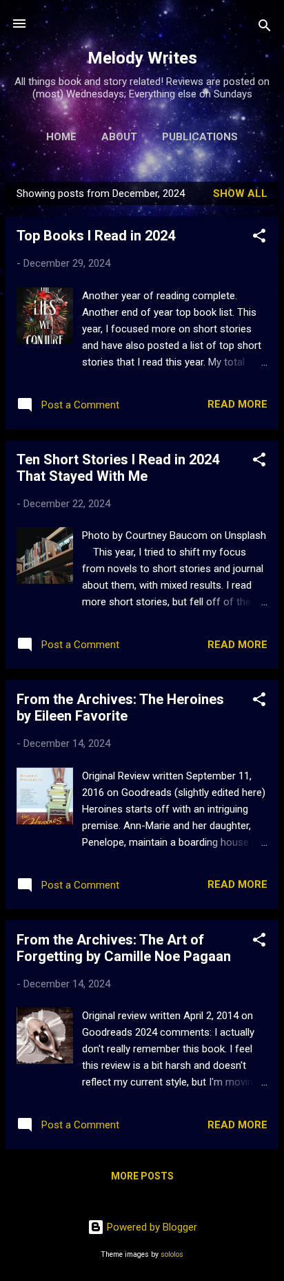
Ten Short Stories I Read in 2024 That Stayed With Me (118, 467)
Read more (237, 404)
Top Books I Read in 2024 (96, 235)
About (119, 137)
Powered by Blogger (150, 1227)
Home (61, 137)
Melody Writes (142, 58)
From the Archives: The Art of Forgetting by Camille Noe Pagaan (124, 948)
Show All (240, 193)
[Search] (264, 28)
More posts (142, 1176)
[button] (259, 238)
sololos (172, 1254)
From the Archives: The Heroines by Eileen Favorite (120, 707)
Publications (200, 137)
